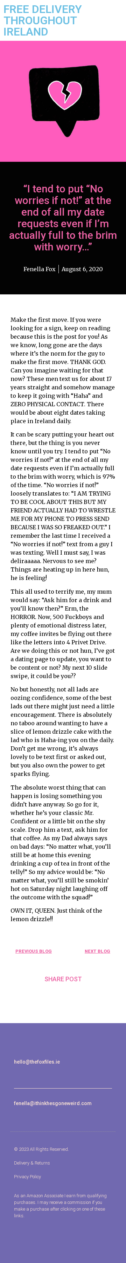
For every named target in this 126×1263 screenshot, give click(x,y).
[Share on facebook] (46, 996)
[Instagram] (16, 1073)
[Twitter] (32, 1073)
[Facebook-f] (24, 1073)
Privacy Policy (27, 1176)
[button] (19, 1045)
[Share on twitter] (63, 996)
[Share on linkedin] (80, 996)
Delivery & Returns (32, 1163)
